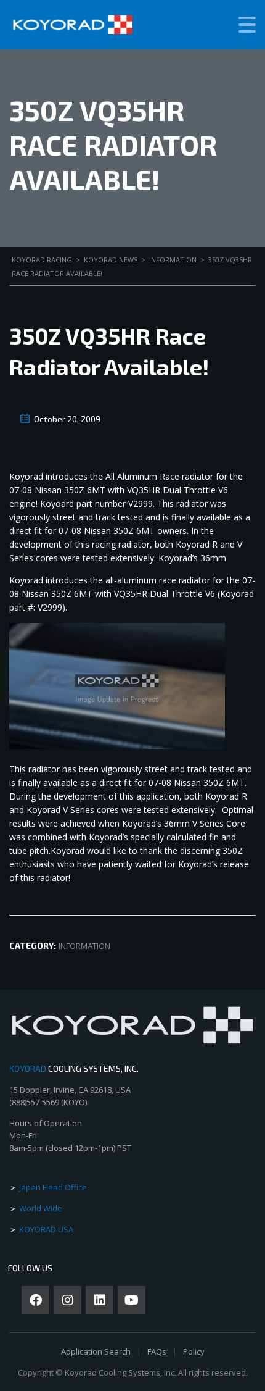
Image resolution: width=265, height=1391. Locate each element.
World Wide (40, 1208)
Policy (194, 1351)
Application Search (96, 1351)
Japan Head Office (53, 1187)
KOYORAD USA (46, 1229)
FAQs (156, 1351)
